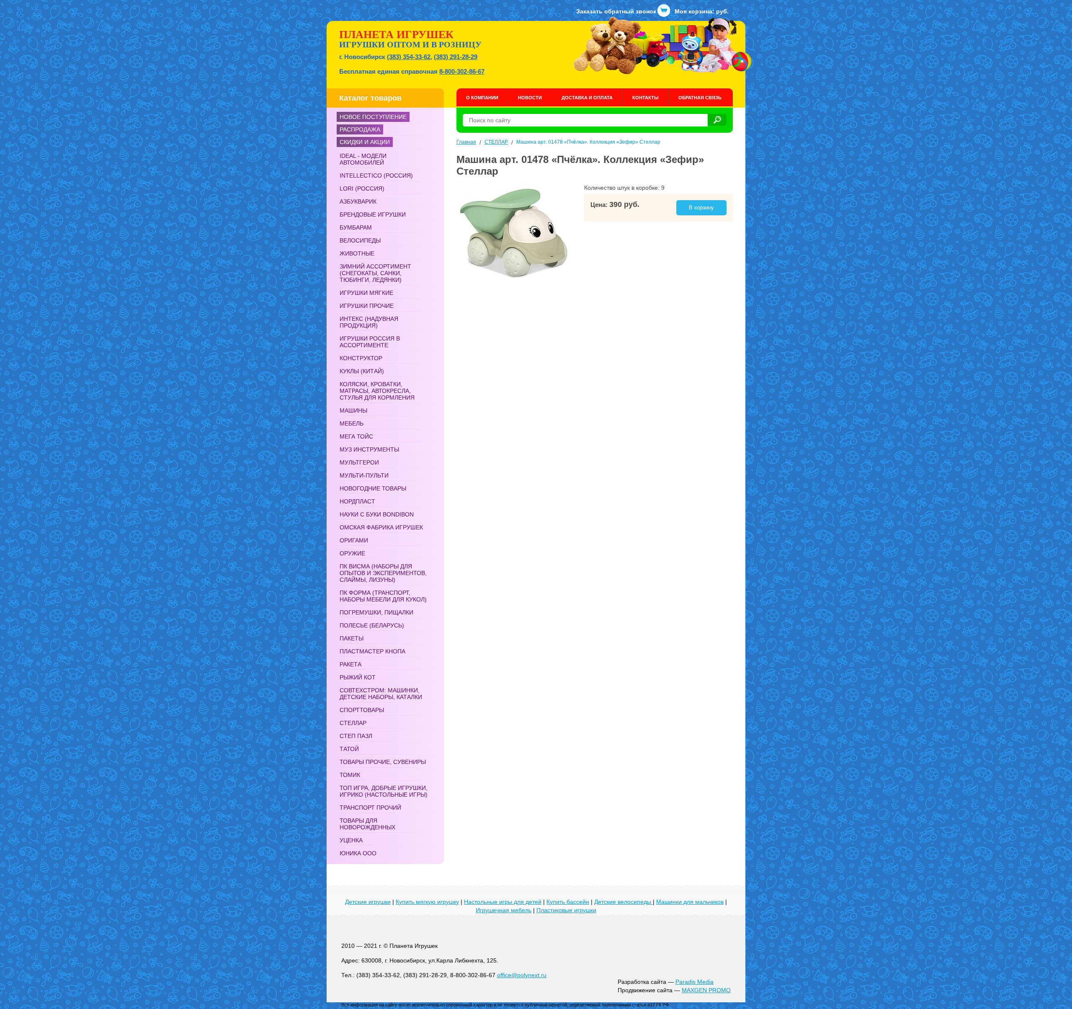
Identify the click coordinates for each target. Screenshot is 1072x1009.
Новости (530, 97)
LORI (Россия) (362, 188)
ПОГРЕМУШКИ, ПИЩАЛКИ (376, 612)
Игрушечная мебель (503, 910)
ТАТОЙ (349, 749)
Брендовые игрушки (373, 214)
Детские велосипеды (623, 901)
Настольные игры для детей (502, 901)
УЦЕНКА (351, 840)
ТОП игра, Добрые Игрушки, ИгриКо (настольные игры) (384, 791)
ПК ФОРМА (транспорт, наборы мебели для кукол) (383, 596)
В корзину (701, 207)
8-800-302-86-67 (461, 71)
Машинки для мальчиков (690, 901)
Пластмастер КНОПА (372, 651)
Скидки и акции (365, 142)
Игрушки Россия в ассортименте (370, 341)
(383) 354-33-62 (408, 56)
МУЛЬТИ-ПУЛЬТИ (364, 475)
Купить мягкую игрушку (427, 901)
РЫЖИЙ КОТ (358, 677)
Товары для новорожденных (367, 824)
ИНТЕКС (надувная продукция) (369, 322)
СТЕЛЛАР (353, 723)
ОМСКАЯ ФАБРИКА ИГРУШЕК (381, 527)
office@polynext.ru (521, 975)
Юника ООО (358, 853)
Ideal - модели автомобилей (363, 159)
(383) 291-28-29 (455, 56)
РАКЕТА (350, 664)
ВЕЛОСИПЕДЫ (360, 240)
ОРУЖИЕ (352, 553)
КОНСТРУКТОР (361, 358)
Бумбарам (356, 227)
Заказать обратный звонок (616, 11)
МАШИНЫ (353, 410)
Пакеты (351, 638)
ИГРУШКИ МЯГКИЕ (366, 292)
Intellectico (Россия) (376, 175)
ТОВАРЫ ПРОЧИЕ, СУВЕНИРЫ (383, 762)
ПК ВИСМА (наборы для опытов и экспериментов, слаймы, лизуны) (383, 573)
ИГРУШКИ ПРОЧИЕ (367, 305)
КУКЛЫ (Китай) (362, 371)
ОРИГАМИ (354, 540)
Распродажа (360, 129)
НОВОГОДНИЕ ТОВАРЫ (373, 488)
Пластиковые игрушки (566, 910)
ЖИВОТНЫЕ (357, 253)
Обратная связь (700, 97)
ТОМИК (350, 775)
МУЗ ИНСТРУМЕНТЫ (369, 449)
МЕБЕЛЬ (351, 423)
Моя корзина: (702, 11)
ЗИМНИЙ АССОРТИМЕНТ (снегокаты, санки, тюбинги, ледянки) (375, 273)
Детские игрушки (368, 901)
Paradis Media (694, 981)
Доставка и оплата (587, 97)
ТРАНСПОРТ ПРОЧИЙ (370, 807)
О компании (482, 97)
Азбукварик (358, 201)
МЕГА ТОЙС (356, 436)
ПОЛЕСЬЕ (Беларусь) (372, 625)
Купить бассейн (567, 901)
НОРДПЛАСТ (357, 501)
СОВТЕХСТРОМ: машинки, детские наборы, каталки (381, 693)
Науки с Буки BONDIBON (377, 514)
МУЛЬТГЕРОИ (359, 462)
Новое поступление (373, 117)
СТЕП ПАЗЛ (356, 736)
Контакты (645, 97)
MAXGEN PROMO (706, 990)
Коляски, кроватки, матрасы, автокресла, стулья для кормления (377, 391)
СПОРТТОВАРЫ (362, 710)
